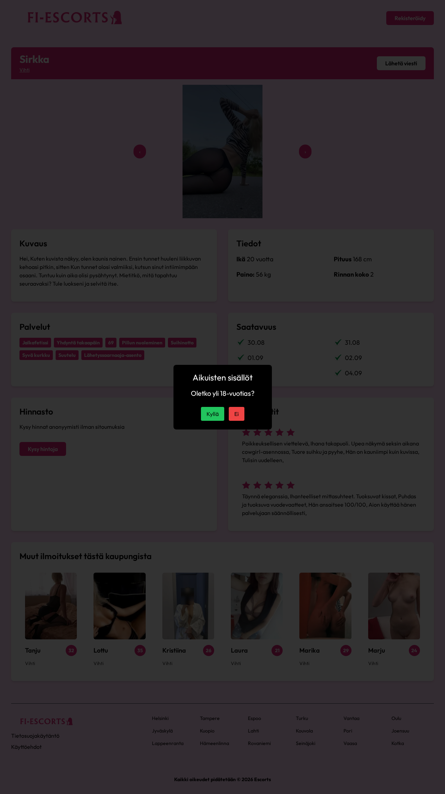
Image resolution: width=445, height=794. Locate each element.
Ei (236, 413)
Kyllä (213, 413)
